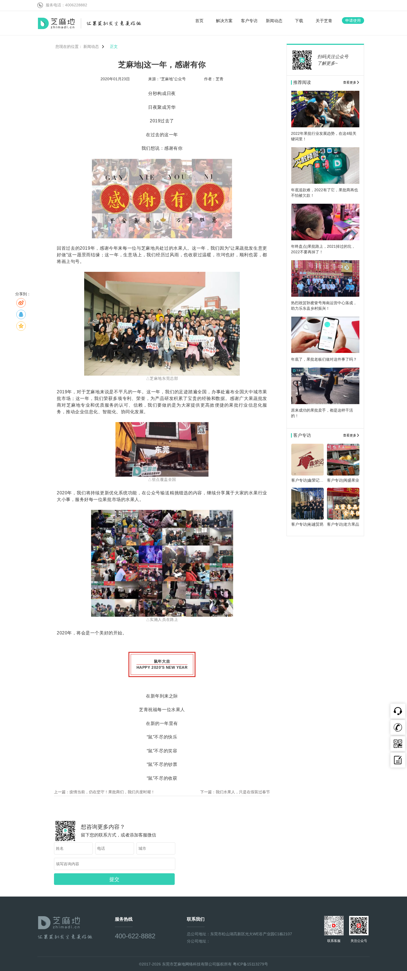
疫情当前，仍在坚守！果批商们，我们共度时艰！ (112, 792)
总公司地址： (198, 934)
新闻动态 (91, 46)
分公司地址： (198, 941)
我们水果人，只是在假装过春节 (243, 792)
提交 (114, 879)
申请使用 (353, 20)
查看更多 (349, 82)
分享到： (23, 294)
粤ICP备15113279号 (250, 964)
